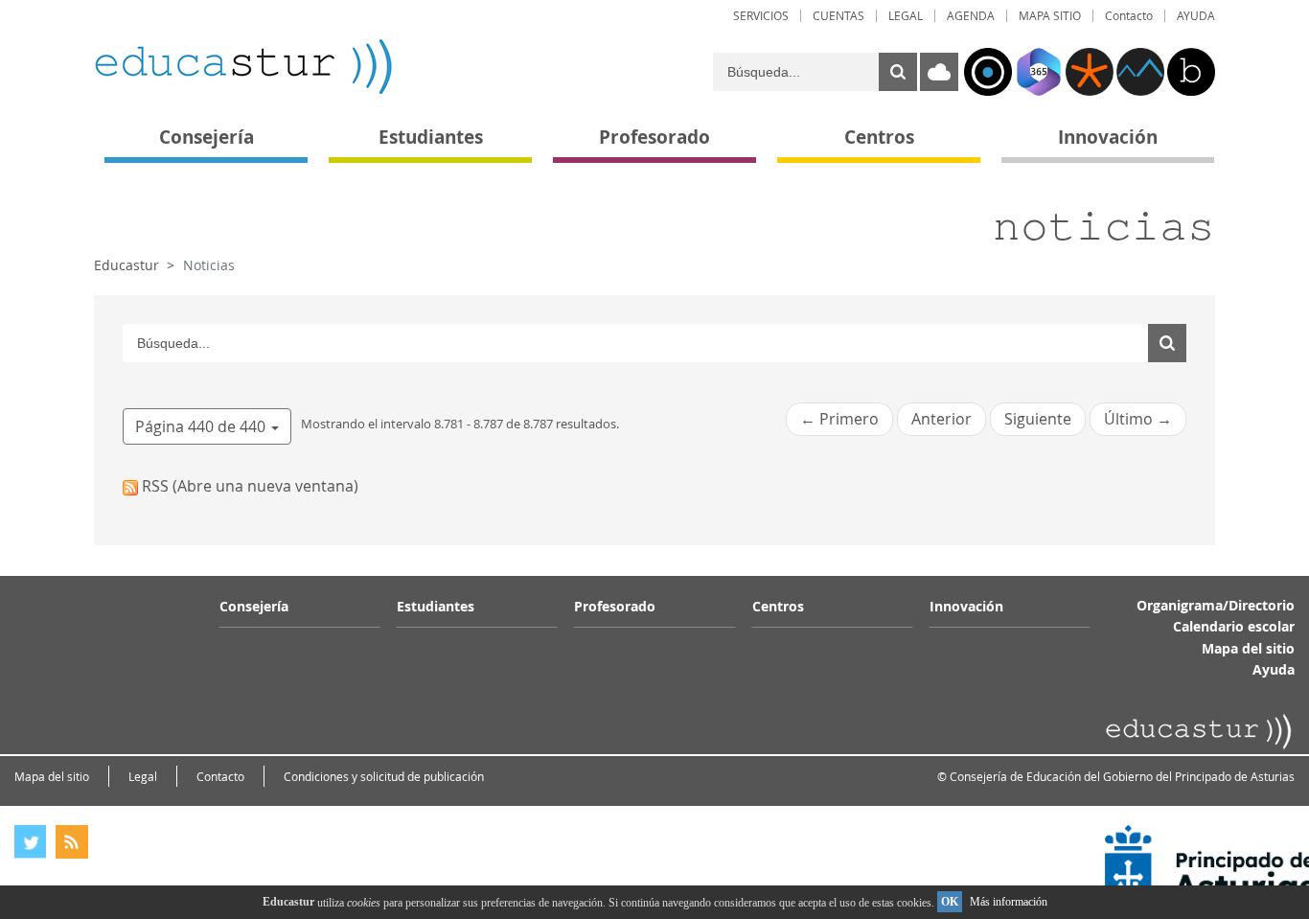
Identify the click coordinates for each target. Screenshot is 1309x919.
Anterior (941, 418)
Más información (1008, 901)
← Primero (839, 418)
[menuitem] (761, 16)
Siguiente (1037, 418)
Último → (1138, 418)
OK (949, 901)
